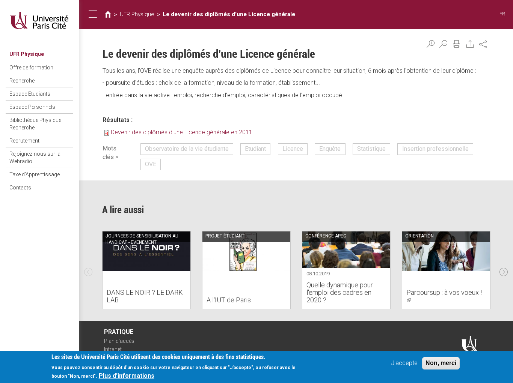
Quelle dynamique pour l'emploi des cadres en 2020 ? (339, 292)
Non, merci (440, 363)
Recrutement (24, 141)
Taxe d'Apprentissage (34, 174)
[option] (146, 270)
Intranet (113, 349)
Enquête (330, 148)
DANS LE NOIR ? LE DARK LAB (145, 296)
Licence (292, 148)
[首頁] (39, 20)
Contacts (20, 188)
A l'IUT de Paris (229, 300)
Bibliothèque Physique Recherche (35, 124)
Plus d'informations (126, 375)
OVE (150, 164)
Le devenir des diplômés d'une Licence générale (229, 14)
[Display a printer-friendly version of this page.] (456, 44)
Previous (88, 270)
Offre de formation (31, 68)
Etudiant (255, 148)
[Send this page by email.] (470, 44)
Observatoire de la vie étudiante (187, 148)
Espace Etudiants (29, 94)
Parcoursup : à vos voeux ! (444, 296)
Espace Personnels (32, 107)
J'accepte (404, 362)
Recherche (22, 81)
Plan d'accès (119, 341)
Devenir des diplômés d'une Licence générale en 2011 (181, 132)
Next (503, 270)
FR (502, 14)
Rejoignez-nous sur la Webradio (34, 157)
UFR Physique (26, 54)
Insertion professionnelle (435, 148)
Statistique (371, 148)
